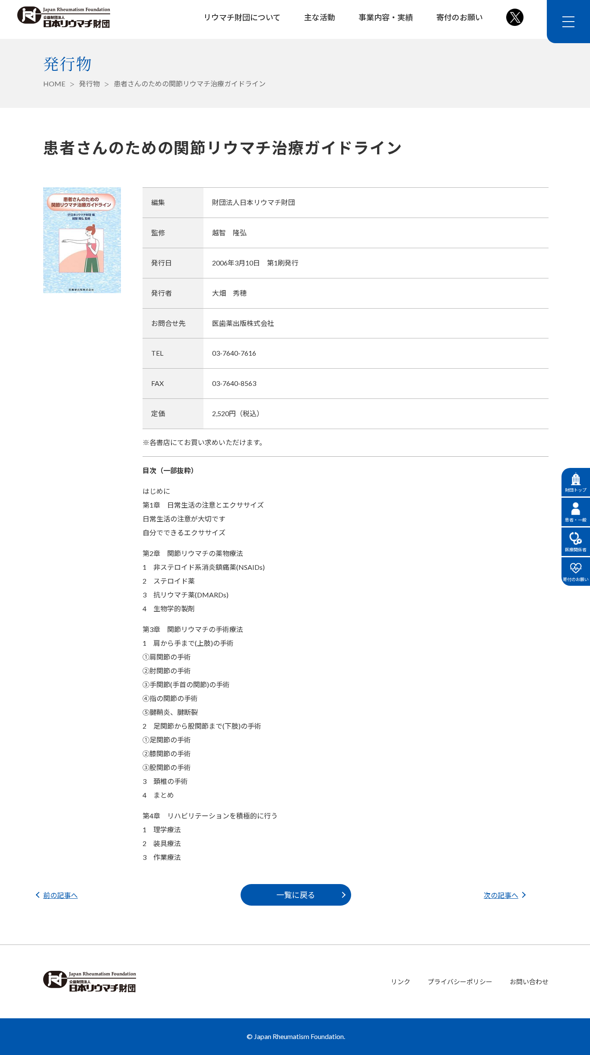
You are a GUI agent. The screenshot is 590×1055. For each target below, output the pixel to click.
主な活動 (319, 17)
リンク (400, 982)
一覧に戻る (295, 895)
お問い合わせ (529, 982)
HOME (54, 83)
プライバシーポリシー (460, 982)
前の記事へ (60, 895)
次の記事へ (501, 895)
